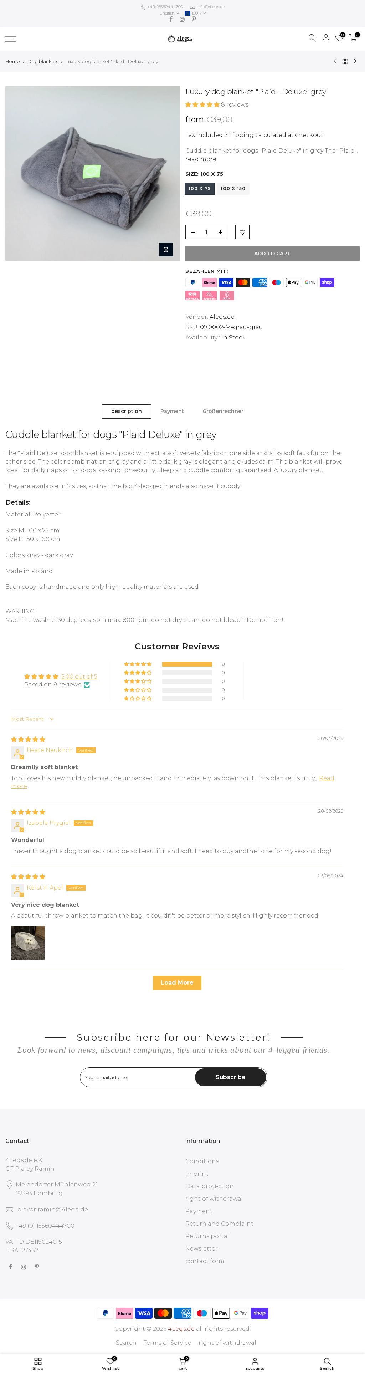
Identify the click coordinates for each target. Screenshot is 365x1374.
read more (200, 159)
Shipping (239, 135)
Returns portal (207, 1236)
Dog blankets (42, 61)
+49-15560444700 (164, 6)
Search (126, 1342)
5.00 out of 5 (79, 676)
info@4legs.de (210, 6)
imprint (197, 1173)
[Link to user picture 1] (28, 943)
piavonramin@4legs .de (52, 1209)
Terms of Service (167, 1342)
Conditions (202, 1161)
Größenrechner (222, 411)
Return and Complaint (219, 1223)
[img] (28, 739)
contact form (205, 1261)
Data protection (209, 1186)
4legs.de (222, 316)
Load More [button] (177, 982)
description (126, 411)
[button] (203, 104)
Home (12, 61)
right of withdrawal (214, 1198)
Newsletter (201, 1248)
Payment (172, 411)
